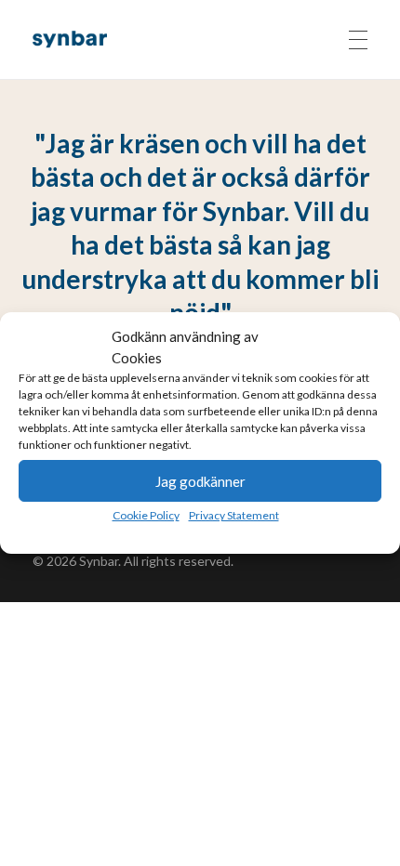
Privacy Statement (234, 515)
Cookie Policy (146, 515)
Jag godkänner (200, 481)
